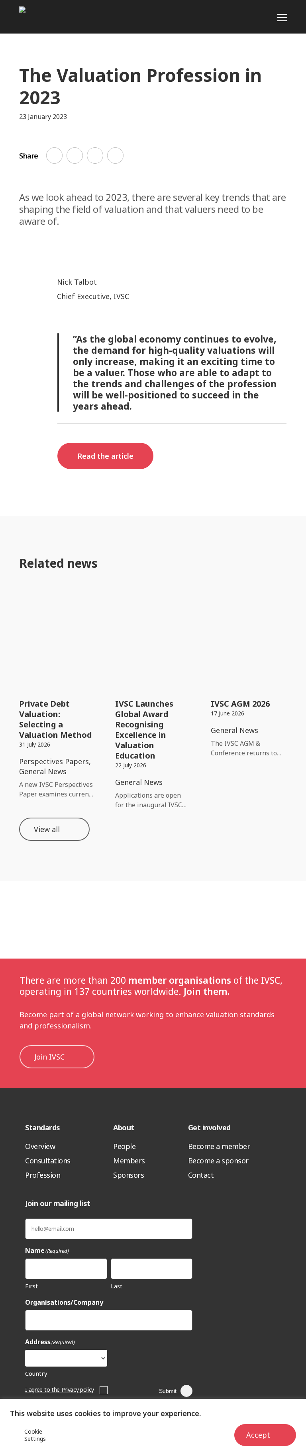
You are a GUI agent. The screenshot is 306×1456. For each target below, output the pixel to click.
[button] (105, 456)
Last (116, 1286)
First (31, 1286)
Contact (201, 1175)
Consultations (48, 1160)
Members (129, 1160)
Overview (40, 1146)
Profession (42, 1175)
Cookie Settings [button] (35, 1435)
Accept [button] (258, 1435)
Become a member (219, 1146)
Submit (168, 1391)
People (124, 1146)
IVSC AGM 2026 (240, 703)
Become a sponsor (218, 1160)
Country (36, 1373)
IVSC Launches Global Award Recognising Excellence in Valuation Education (144, 729)
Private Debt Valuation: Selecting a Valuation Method (55, 719)
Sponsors (128, 1175)
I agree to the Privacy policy (59, 1389)
